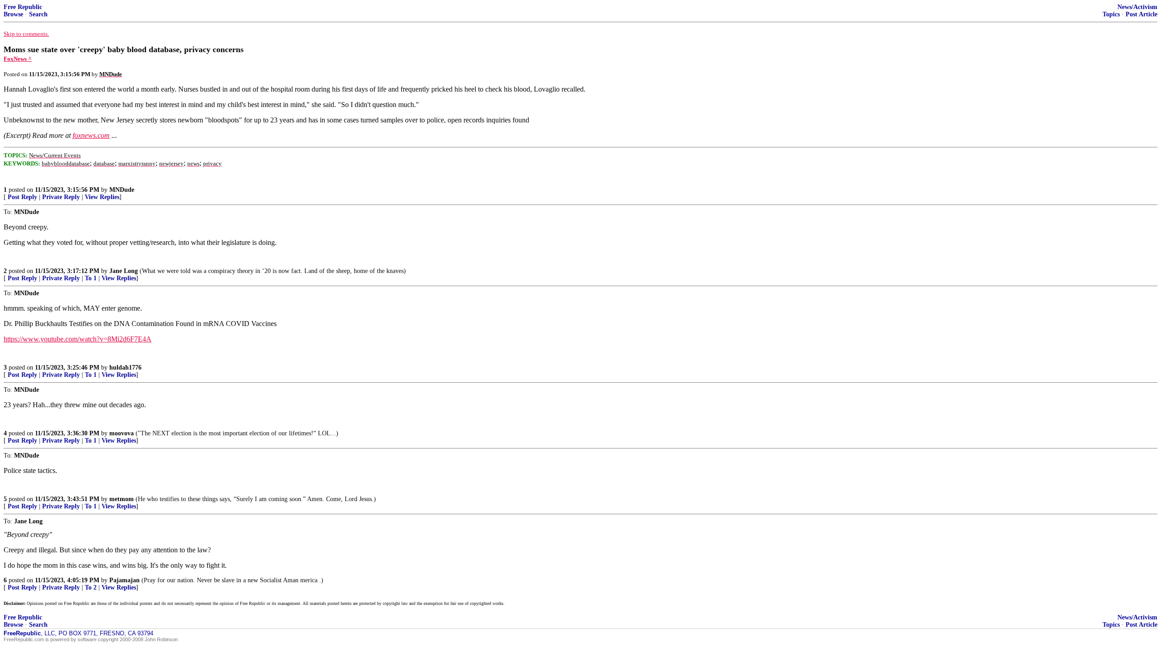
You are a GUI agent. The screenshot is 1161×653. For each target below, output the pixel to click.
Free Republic (23, 7)
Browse (13, 14)
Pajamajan (124, 580)
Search (38, 14)
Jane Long (123, 271)
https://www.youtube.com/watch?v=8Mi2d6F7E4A (77, 339)
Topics (1111, 14)
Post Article (1141, 14)
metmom (121, 499)
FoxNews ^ (18, 58)
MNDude (121, 189)
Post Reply (22, 197)
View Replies (102, 197)
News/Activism (1137, 7)
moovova (121, 433)
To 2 (91, 587)
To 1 (91, 278)
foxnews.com (91, 135)
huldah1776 (125, 367)
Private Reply (61, 197)
